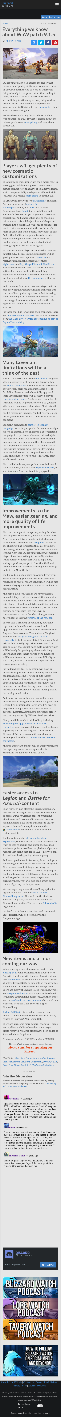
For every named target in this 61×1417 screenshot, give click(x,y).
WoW (5, 23)
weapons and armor (17, 993)
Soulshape (50, 1065)
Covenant (25, 1062)
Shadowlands (38, 1065)
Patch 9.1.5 (26, 1065)
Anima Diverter (47, 1058)
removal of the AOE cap (40, 618)
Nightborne (9, 264)
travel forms (39, 200)
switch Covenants (16, 385)
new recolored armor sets (20, 315)
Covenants (41, 378)
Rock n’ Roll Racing (13, 1012)
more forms (32, 195)
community (44, 107)
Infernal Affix (50, 903)
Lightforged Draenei (31, 264)
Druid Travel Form (11, 1065)
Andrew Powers (13, 41)
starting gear (10, 972)
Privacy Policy (20, 1385)
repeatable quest (45, 467)
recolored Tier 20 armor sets (26, 1000)
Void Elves (48, 264)
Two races (40, 257)
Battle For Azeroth (11, 1062)
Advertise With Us (37, 1385)
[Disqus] (30, 1130)
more (31, 207)
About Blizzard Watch (11, 1382)
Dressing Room (50, 1062)
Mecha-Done (12, 829)
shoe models (14, 979)
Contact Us (28, 1382)
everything (31, 122)
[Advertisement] (31, 1188)
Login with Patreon (51, 17)
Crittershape (36, 1062)
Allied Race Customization (27, 1058)
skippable (39, 542)
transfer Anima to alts (15, 399)
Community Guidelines (46, 1382)
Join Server (48, 1264)
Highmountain (36, 278)
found (25, 211)
